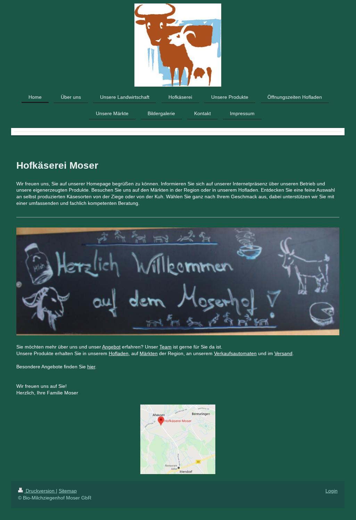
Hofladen (119, 353)
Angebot (111, 347)
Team (165, 347)
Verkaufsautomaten (235, 353)
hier (91, 366)
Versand (283, 353)
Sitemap (68, 491)
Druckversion (40, 491)
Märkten (149, 353)
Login (331, 491)
